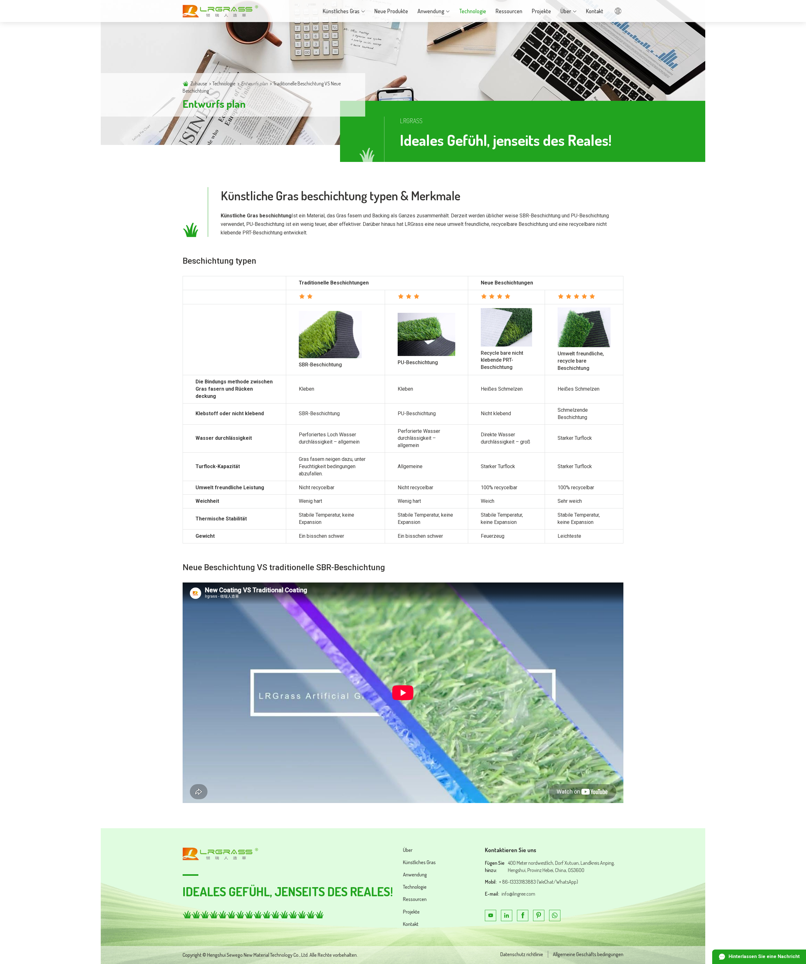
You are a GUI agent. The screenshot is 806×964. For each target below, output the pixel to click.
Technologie (224, 83)
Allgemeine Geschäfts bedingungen (588, 954)
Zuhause (198, 83)
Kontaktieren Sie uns (510, 849)
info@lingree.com (518, 894)
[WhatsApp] (554, 915)
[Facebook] (522, 915)
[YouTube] (490, 915)
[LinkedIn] (506, 915)
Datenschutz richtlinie (521, 954)
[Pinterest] (538, 915)
